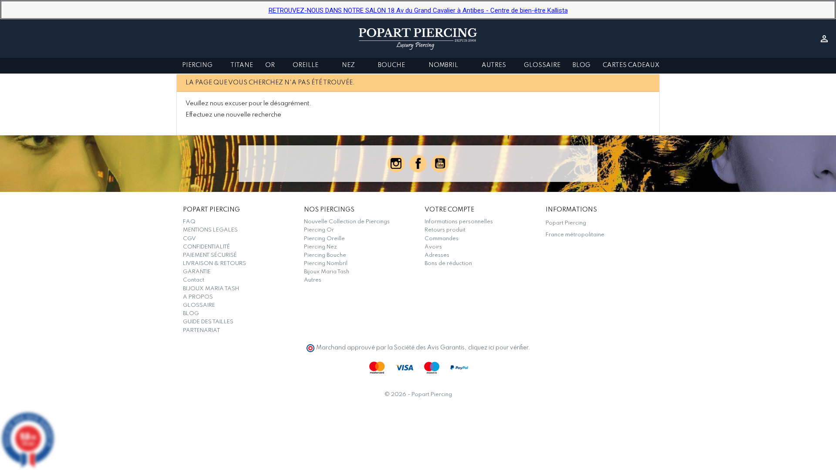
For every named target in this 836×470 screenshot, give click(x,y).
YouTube (439, 163)
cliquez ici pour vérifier (498, 348)
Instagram (396, 163)
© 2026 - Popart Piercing (418, 394)
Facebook (418, 163)
